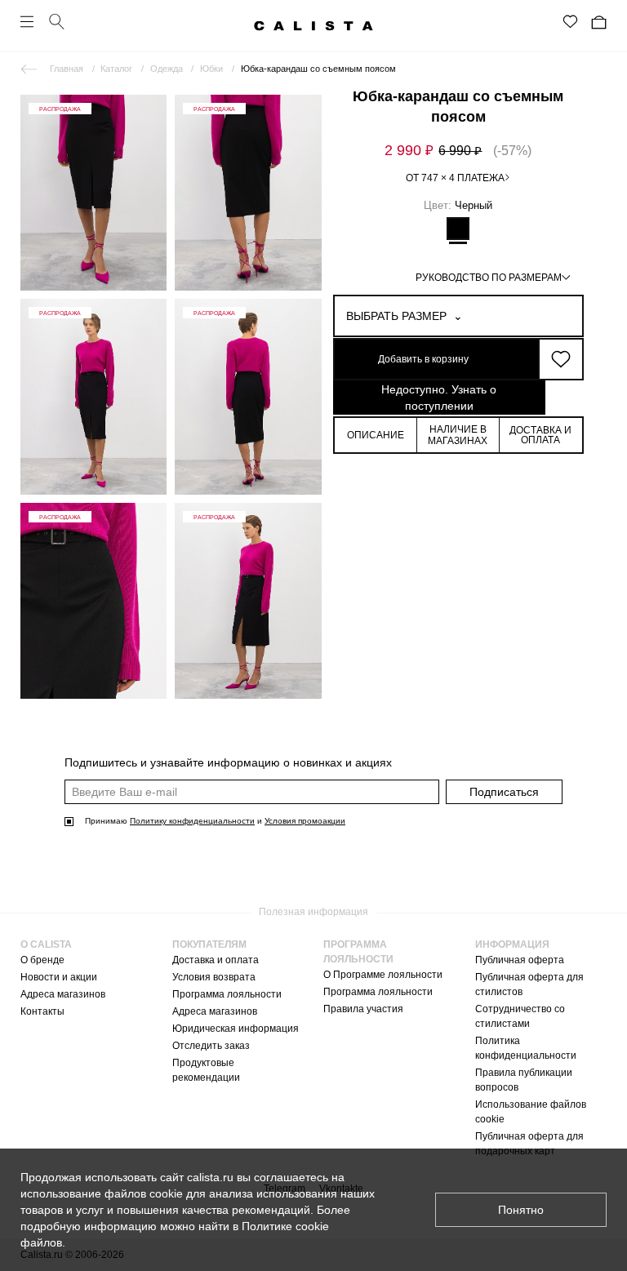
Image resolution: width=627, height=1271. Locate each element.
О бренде (42, 960)
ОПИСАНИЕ (375, 435)
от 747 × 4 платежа (455, 178)
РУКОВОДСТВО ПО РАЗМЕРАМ (489, 277)
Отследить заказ (211, 1045)
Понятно (521, 1209)
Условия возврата (214, 977)
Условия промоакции (305, 820)
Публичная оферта (519, 960)
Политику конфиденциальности (192, 820)
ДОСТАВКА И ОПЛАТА (540, 435)
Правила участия (363, 1009)
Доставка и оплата (215, 960)
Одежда (166, 68)
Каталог (116, 68)
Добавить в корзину (423, 359)
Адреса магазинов (62, 994)
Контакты (42, 1011)
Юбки (211, 68)
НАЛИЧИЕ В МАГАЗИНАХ (457, 435)
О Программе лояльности (382, 974)
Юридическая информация (235, 1028)
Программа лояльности (227, 994)
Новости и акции (58, 977)
